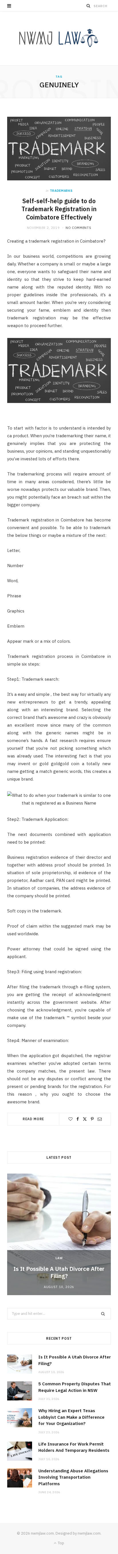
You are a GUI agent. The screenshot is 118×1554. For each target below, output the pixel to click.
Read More (33, 1119)
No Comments (78, 228)
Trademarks (61, 191)
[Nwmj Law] (59, 38)
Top (60, 1543)
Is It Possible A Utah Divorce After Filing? (59, 1272)
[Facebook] (77, 1119)
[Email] (100, 1119)
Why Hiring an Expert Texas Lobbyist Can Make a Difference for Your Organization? (71, 1417)
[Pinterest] (92, 1119)
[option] (59, 1234)
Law (59, 1258)
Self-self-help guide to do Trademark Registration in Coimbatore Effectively (59, 209)
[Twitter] (85, 1119)
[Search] (88, 6)
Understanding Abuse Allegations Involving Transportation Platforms (73, 1477)
